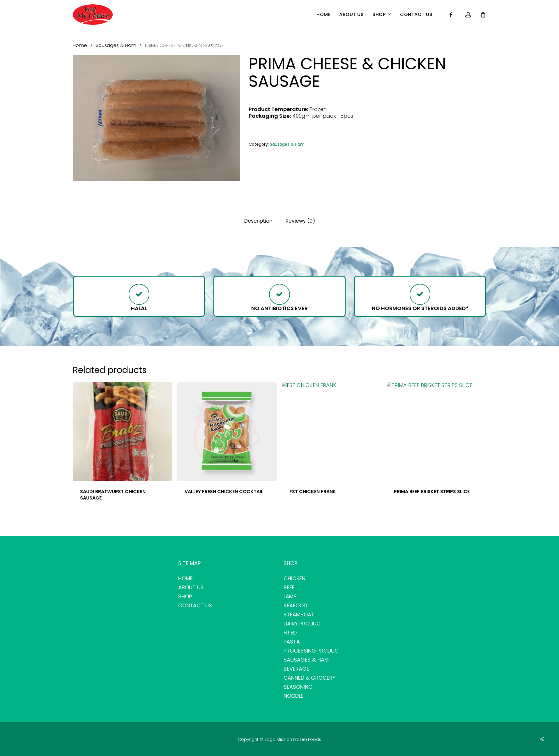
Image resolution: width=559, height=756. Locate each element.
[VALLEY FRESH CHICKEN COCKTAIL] (227, 431)
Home (80, 45)
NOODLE (293, 695)
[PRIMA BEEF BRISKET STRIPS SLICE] (436, 431)
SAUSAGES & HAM (306, 659)
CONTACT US (195, 605)
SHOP (185, 596)
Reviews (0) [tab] (300, 220)
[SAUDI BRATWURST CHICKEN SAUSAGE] (122, 431)
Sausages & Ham (116, 45)
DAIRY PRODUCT (304, 623)
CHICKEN (294, 578)
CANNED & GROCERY (309, 677)
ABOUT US (191, 587)
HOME (185, 578)
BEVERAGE (296, 668)
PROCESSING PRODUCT (313, 650)
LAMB (290, 596)
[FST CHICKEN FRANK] (331, 431)
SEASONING (298, 686)
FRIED (290, 632)
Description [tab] (258, 220)
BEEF (289, 587)
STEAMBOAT (299, 614)
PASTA (292, 641)
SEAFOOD (295, 605)
